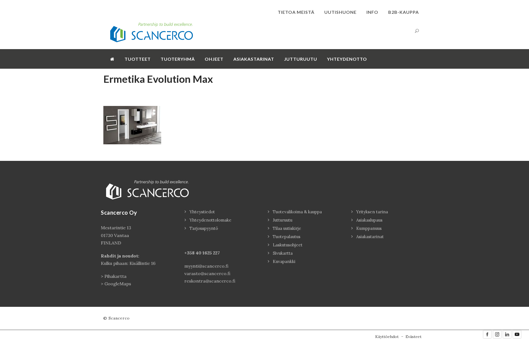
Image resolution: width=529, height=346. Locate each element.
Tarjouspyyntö (204, 228)
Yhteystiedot (202, 211)
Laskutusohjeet (288, 244)
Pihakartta (115, 276)
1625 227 (211, 252)
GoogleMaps (117, 283)
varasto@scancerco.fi (207, 273)
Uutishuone (340, 12)
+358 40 (193, 252)
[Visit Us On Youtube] (517, 334)
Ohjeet (214, 59)
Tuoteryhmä (178, 59)
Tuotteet (138, 59)
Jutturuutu (300, 59)
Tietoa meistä (296, 12)
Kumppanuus (369, 228)
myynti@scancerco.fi (206, 266)
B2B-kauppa (403, 12)
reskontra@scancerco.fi (209, 281)
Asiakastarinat (253, 59)
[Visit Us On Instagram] (497, 334)
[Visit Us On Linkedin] (507, 334)
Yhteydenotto (347, 59)
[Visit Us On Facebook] (487, 334)
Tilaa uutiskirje (287, 228)
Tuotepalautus (286, 236)
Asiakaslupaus (369, 220)
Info (372, 12)
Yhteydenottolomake (210, 220)
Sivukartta (283, 253)
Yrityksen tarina (372, 211)
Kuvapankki (284, 261)
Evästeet (414, 336)
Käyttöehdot (387, 336)
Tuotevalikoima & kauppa (297, 211)
